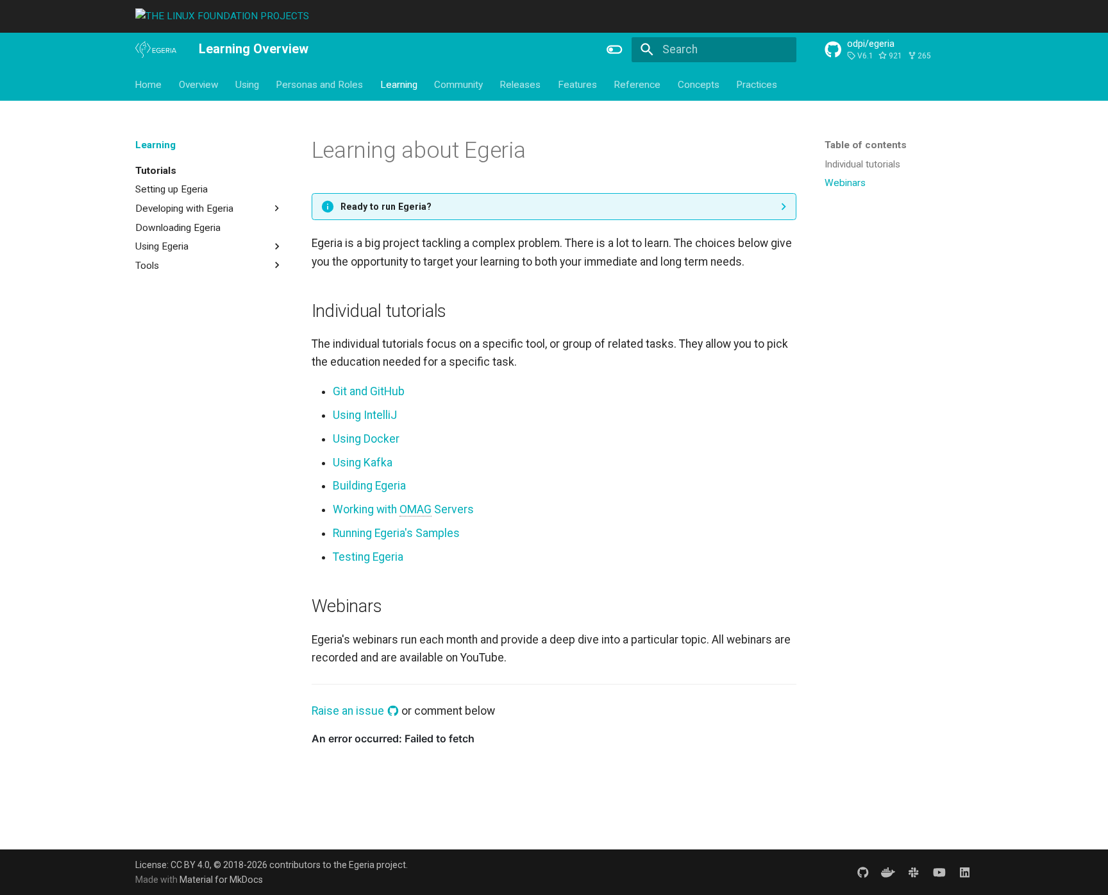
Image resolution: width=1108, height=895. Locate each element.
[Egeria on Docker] (888, 872)
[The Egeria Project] (156, 50)
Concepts (698, 84)
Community (458, 84)
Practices (756, 84)
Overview (199, 84)
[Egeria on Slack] (913, 872)
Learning (398, 84)
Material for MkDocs (221, 879)
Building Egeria (369, 485)
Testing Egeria (368, 556)
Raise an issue (349, 710)
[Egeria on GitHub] (863, 872)
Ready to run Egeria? (386, 206)
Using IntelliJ (365, 415)
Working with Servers (403, 509)
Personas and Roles (320, 84)
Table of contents (866, 145)
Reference (637, 84)
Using (247, 84)
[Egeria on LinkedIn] (964, 872)
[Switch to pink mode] (615, 49)
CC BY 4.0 (190, 865)
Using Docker (366, 438)
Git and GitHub (369, 391)
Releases (520, 84)
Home (148, 84)
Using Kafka (362, 462)
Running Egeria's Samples (396, 533)
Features (577, 84)
